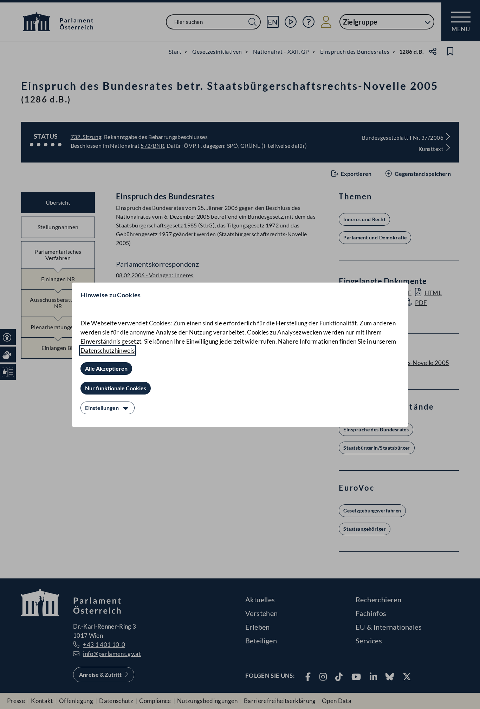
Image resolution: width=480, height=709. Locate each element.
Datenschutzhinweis (107, 350)
